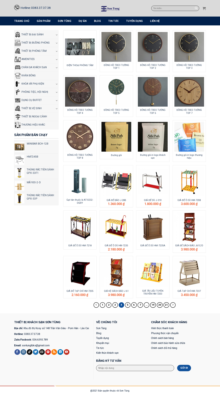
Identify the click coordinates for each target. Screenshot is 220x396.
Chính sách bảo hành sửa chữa (168, 343)
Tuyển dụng (134, 21)
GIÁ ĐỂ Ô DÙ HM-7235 (116, 245)
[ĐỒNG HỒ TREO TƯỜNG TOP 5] (116, 92)
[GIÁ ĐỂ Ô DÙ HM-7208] (189, 182)
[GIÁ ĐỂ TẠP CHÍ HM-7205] (80, 272)
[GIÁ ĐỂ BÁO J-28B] (116, 182)
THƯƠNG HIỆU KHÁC (33, 124)
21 (166, 304)
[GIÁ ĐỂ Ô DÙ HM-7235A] (153, 227)
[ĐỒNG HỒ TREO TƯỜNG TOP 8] (80, 137)
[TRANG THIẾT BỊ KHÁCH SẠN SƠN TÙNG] (110, 8)
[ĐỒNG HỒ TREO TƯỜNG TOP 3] (189, 47)
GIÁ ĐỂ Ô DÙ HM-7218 (80, 245)
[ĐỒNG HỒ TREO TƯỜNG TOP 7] (189, 92)
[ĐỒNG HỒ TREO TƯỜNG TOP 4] (80, 92)
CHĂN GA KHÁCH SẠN (34, 67)
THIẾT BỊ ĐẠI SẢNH (32, 34)
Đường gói (116, 155)
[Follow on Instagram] (23, 352)
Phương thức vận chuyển (165, 333)
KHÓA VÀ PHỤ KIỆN (32, 83)
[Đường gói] (116, 137)
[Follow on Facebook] (17, 352)
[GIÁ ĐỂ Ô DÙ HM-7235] (116, 227)
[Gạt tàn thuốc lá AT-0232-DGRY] (80, 182)
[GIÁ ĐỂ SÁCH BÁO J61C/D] (189, 227)
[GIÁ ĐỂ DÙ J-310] (153, 182)
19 (153, 304)
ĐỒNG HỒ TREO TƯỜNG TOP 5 (116, 111)
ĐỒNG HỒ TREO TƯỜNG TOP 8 (80, 156)
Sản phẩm (44, 21)
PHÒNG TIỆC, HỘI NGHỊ (34, 91)
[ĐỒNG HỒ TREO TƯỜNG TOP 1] (116, 47)
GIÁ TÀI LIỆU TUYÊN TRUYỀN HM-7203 (152, 292)
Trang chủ (21, 21)
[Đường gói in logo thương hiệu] (189, 137)
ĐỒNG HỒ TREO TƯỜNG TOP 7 (189, 111)
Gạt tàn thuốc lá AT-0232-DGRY (80, 201)
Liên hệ (155, 21)
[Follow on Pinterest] (48, 352)
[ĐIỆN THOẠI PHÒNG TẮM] (80, 47)
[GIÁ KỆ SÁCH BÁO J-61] (116, 272)
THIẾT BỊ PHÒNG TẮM (34, 50)
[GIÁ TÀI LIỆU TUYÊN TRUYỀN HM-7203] (153, 272)
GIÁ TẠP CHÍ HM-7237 (189, 291)
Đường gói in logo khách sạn (153, 156)
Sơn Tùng (64, 21)
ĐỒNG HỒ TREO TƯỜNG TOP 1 (116, 67)
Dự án (83, 21)
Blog (97, 21)
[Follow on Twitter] (35, 352)
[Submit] (196, 8)
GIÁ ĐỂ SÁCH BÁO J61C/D (189, 245)
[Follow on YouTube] (66, 352)
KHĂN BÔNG (28, 75)
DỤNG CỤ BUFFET (31, 100)
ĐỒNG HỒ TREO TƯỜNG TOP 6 (152, 111)
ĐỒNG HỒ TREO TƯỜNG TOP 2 (152, 67)
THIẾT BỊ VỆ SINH (31, 108)
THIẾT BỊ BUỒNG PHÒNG (35, 42)
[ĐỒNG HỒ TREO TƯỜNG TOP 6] (153, 92)
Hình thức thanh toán (162, 328)
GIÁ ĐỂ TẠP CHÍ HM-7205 (80, 291)
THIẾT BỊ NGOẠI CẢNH (34, 116)
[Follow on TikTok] (29, 352)
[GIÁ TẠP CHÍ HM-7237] (189, 272)
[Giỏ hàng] (204, 8)
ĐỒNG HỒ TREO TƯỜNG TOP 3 (189, 67)
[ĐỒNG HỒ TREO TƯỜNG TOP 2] (153, 47)
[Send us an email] (42, 352)
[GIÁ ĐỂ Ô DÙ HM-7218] (80, 227)
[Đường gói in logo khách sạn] (153, 137)
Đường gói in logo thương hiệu (189, 156)
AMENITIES (28, 59)
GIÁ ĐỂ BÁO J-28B (116, 200)
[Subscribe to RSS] (54, 352)
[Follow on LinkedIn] (60, 352)
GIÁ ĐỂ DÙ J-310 (153, 200)
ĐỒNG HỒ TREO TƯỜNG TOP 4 (80, 111)
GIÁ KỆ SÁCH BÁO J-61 (116, 291)
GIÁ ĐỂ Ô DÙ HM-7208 (189, 200)
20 (159, 304)
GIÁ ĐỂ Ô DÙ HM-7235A (152, 245)
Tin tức (113, 21)
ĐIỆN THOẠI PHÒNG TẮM (80, 65)
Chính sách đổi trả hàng (164, 348)
